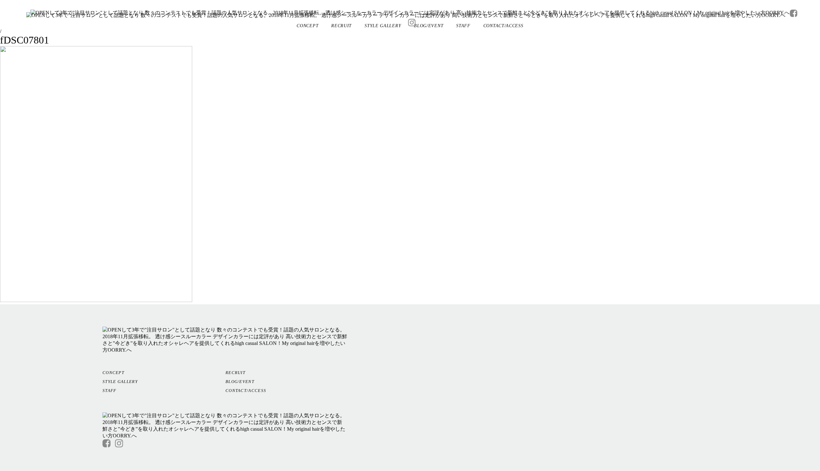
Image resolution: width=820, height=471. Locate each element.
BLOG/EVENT (240, 381)
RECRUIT (235, 372)
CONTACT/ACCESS (246, 390)
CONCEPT (113, 372)
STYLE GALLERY (120, 381)
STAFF (109, 390)
